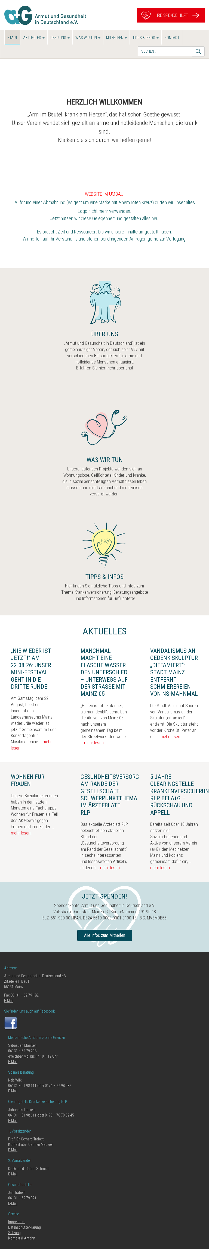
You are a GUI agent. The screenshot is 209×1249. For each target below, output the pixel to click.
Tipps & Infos (144, 38)
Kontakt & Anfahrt (21, 1238)
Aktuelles (32, 38)
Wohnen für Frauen (27, 780)
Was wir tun (86, 38)
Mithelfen (115, 38)
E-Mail (8, 1000)
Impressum (16, 1222)
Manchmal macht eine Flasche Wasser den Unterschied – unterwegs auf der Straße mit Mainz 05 (104, 672)
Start (12, 38)
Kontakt (171, 38)
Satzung (14, 1233)
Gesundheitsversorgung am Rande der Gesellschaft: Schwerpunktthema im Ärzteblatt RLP (115, 794)
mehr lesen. (94, 742)
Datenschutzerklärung (24, 1227)
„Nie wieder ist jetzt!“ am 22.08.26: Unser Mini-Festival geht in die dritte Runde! (31, 668)
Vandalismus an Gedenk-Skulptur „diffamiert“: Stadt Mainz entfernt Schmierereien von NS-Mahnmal (174, 672)
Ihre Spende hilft (170, 15)
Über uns (58, 38)
